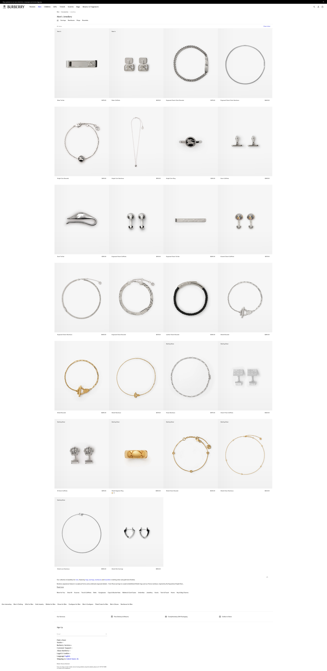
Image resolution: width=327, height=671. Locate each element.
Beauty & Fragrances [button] (91, 7)
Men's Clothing (18, 604)
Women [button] (32, 7)
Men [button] (39, 7)
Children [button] (47, 7)
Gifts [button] (55, 7)
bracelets (107, 580)
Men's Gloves (114, 604)
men (77, 580)
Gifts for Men (29, 604)
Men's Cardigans (87, 604)
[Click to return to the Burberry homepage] (17, 7)
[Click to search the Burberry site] (314, 7)
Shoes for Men (62, 604)
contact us (60, 668)
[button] (39, 2)
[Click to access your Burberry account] (318, 7)
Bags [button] (78, 7)
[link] (58, 12)
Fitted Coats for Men (101, 604)
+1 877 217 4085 (102, 667)
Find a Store (61, 640)
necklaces (98, 580)
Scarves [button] (71, 7)
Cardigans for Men (74, 604)
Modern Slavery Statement (63, 664)
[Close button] (323, 2)
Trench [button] (62, 7)
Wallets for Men (50, 604)
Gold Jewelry (39, 604)
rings (86, 580)
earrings (91, 580)
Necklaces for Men (127, 604)
